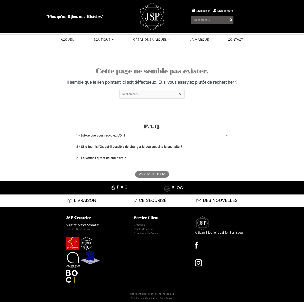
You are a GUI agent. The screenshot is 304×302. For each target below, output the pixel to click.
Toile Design (166, 298)
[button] (112, 39)
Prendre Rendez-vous (79, 229)
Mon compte (225, 10)
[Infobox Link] (130, 188)
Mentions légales (164, 293)
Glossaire (139, 224)
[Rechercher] (231, 20)
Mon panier (203, 10)
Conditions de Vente (146, 233)
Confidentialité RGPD (142, 293)
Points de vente (143, 229)
